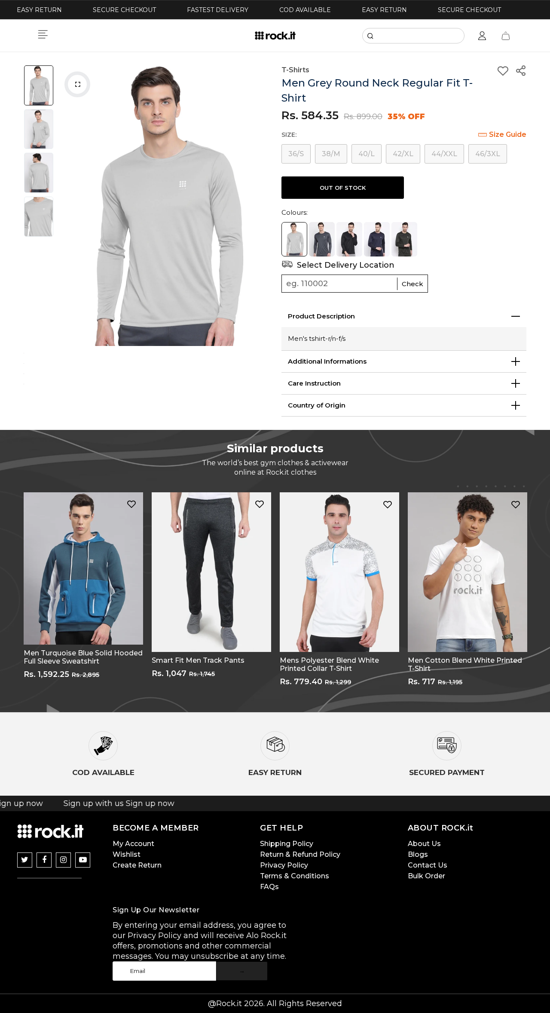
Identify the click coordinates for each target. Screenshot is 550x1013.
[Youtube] (82, 860)
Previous (66, 205)
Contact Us (427, 865)
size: (288, 135)
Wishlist (127, 854)
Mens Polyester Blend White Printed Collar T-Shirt (329, 664)
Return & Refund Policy (300, 854)
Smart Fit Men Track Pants (198, 660)
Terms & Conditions (294, 876)
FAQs (269, 887)
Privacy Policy (284, 865)
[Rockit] (275, 35)
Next (260, 205)
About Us (424, 844)
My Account (133, 844)
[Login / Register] (482, 36)
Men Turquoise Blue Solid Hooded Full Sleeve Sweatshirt (83, 657)
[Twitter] (24, 860)
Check (412, 284)
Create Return (137, 865)
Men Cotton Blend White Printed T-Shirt (465, 664)
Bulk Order (426, 876)
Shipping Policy (286, 844)
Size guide (507, 134)
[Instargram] (63, 860)
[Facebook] (44, 860)
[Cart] (506, 36)
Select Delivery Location (344, 265)
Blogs (418, 854)
